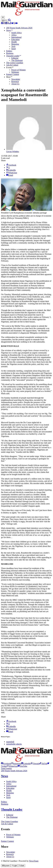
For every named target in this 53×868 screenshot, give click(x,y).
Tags (3, 768)
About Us (10, 857)
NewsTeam (33, 861)
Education (10, 788)
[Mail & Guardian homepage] (26, 8)
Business (4, 804)
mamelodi (10, 742)
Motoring (10, 793)
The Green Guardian (9, 821)
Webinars (10, 837)
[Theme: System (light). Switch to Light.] (4, 20)
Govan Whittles (12, 151)
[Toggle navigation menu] (3, 17)
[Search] (9, 21)
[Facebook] (2, 23)
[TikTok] (10, 23)
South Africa (11, 781)
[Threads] (8, 23)
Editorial (9, 815)
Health (9, 790)
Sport (8, 797)
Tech (8, 795)
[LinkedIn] (6, 23)
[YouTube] (16, 23)
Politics (4, 802)
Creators (8, 768)
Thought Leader (12, 809)
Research (10, 854)
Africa (8, 784)
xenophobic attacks (14, 744)
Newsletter (10, 852)
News (4, 776)
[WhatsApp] (14, 23)
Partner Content (7, 841)
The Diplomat (11, 817)
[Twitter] (12, 23)
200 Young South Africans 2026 (14, 771)
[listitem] (6, 763)
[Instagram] (4, 23)
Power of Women (13, 835)
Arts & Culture (7, 824)
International (11, 786)
